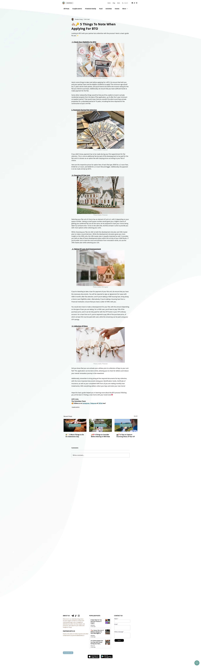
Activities (109, 8)
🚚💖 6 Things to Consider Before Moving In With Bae (100, 436)
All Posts (66, 8)
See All (135, 416)
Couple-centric (77, 8)
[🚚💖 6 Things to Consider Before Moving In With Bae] (100, 425)
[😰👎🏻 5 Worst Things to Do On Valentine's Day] (75, 425)
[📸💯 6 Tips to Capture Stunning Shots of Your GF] (126, 425)
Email (115, 624)
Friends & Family (90, 8)
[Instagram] (136, 3)
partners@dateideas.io (78, 635)
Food (100, 8)
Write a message (118, 631)
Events (117, 8)
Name (115, 618)
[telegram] (132, 3)
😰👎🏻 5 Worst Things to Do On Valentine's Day (74, 436)
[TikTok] (134, 3)
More (124, 8)
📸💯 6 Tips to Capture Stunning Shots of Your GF (125, 436)
